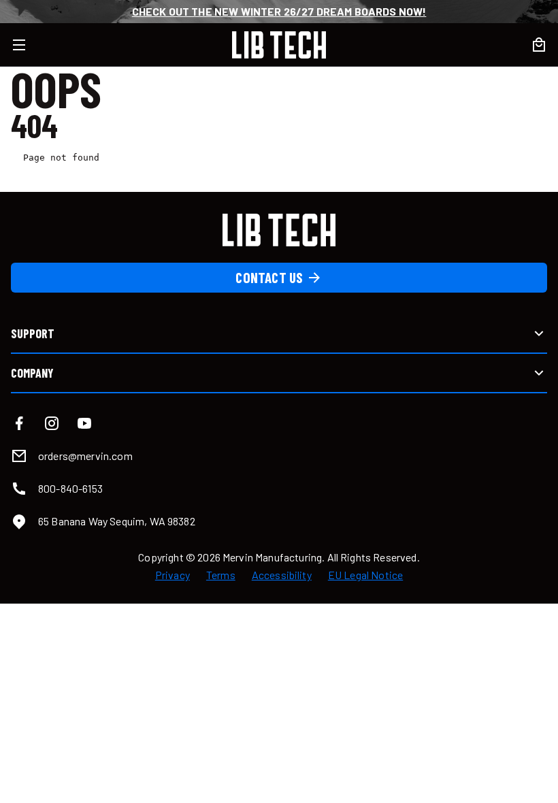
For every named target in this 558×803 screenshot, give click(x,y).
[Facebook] (19, 423)
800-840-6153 (70, 488)
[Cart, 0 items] (539, 45)
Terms (220, 575)
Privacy (172, 575)
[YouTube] (84, 423)
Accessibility (282, 575)
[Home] (279, 45)
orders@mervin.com (85, 455)
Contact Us (269, 277)
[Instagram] (52, 423)
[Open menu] (27, 45)
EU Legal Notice (365, 575)
